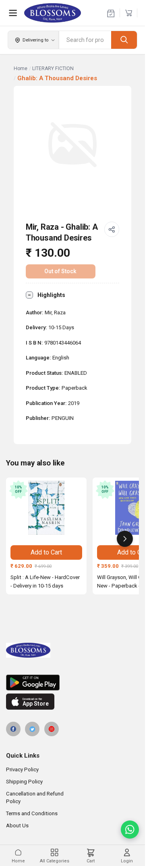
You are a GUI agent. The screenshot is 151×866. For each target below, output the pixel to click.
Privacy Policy (22, 769)
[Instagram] (51, 729)
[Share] (112, 229)
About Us (17, 825)
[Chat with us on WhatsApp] (130, 829)
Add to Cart (46, 552)
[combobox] (85, 40)
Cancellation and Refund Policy (35, 797)
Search (124, 40)
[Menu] (13, 13)
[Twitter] (32, 729)
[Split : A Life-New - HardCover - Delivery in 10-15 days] (46, 508)
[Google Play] (72, 683)
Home (20, 68)
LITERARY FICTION (53, 68)
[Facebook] (13, 729)
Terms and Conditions (32, 813)
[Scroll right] (125, 539)
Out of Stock (60, 271)
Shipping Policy (24, 782)
